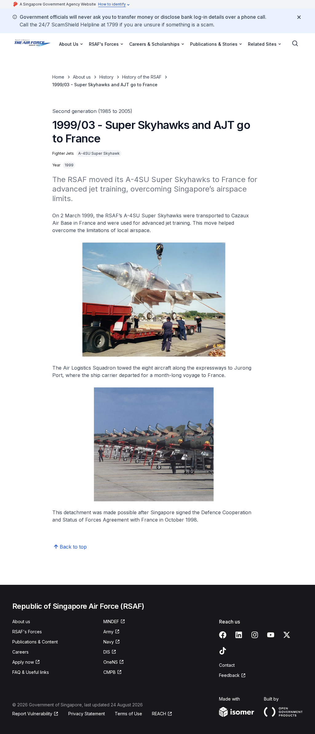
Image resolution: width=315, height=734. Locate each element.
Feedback (229, 675)
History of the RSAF (141, 77)
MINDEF (111, 621)
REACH (159, 713)
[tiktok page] (222, 650)
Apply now (23, 662)
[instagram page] (254, 635)
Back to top (73, 547)
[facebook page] (222, 635)
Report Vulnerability (32, 713)
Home (58, 77)
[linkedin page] (238, 635)
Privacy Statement (86, 713)
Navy (108, 641)
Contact (227, 665)
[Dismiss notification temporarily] (299, 17)
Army (108, 631)
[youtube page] (270, 635)
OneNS (110, 662)
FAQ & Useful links (30, 672)
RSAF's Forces (27, 631)
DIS (106, 651)
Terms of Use (128, 713)
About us (82, 77)
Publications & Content (35, 641)
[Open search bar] (295, 43)
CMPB (109, 672)
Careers (20, 651)
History (106, 77)
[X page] (286, 635)
